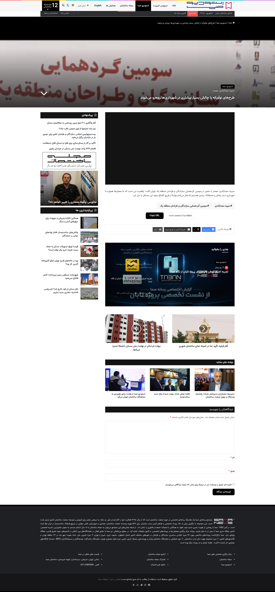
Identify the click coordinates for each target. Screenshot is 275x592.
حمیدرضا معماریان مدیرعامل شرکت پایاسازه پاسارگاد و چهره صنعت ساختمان (215, 395)
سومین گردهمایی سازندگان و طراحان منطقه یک (183, 206)
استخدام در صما (51, 13)
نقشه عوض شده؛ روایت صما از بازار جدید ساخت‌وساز (172, 395)
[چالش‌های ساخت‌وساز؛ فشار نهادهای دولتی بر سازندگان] (89, 237)
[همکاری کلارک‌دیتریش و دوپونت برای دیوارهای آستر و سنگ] (89, 223)
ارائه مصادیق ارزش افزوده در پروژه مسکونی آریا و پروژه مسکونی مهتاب (70, 200)
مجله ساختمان (126, 5)
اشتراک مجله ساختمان (156, 559)
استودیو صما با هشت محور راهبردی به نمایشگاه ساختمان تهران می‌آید (128, 395)
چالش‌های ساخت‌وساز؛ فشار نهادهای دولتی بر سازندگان (61, 234)
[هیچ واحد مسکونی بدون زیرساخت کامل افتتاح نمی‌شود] (89, 279)
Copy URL (155, 215)
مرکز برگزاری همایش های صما (219, 554)
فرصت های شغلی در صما (88, 554)
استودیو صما (143, 5)
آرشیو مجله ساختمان (156, 554)
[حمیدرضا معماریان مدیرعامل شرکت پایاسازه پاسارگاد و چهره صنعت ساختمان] (215, 379)
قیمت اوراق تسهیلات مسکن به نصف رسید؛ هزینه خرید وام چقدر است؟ (62, 248)
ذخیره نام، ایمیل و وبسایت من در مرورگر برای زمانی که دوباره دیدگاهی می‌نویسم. (198, 484)
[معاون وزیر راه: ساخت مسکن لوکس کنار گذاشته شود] (170, 274)
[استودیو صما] (211, 5)
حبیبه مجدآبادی (222, 206)
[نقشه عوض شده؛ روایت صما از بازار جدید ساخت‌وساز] (170, 379)
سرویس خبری (161, 5)
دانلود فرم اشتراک (158, 564)
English (98, 5)
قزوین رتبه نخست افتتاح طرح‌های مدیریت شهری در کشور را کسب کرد (157, 13)
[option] (170, 274)
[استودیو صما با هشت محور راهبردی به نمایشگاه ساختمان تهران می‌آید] (125, 379)
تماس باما (65, 13)
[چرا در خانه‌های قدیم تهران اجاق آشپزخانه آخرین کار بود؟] (89, 265)
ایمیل (232, 471)
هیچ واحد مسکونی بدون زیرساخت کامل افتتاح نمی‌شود (60, 276)
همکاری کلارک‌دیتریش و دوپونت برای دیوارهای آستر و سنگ (62, 220)
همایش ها (111, 5)
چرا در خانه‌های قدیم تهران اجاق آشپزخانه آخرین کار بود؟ (60, 262)
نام (233, 457)
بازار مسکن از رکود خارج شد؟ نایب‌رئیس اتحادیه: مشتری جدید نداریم (61, 290)
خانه (174, 5)
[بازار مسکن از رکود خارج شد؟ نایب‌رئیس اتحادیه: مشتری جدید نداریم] (89, 294)
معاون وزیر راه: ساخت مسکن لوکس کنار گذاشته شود (198, 272)
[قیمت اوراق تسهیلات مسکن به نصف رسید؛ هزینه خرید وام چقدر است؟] (89, 251)
